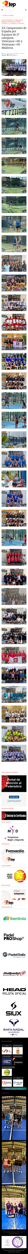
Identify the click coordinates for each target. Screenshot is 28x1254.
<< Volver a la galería (7, 15)
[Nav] (2, 10)
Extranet (4, 1248)
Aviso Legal (15, 1250)
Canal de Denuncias (11, 1248)
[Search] (25, 10)
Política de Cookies (8, 1250)
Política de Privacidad (21, 1248)
